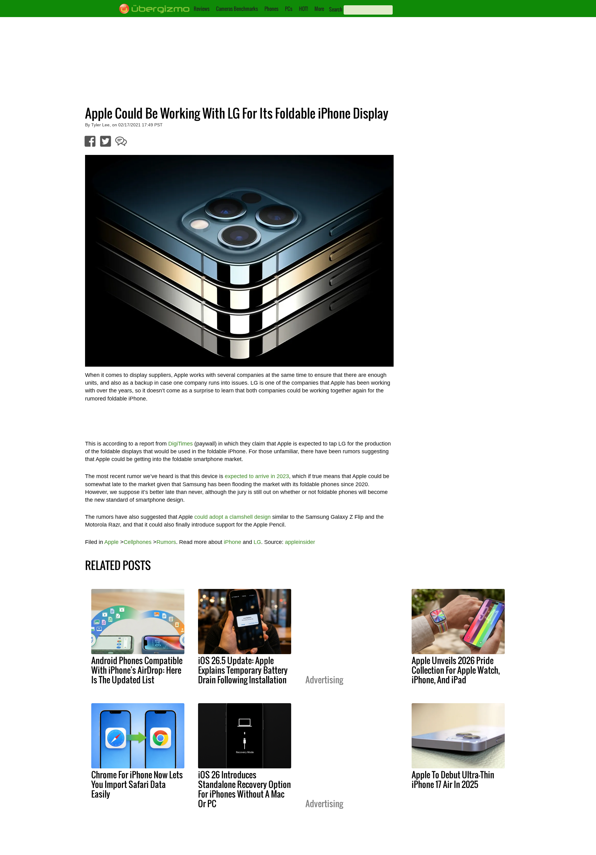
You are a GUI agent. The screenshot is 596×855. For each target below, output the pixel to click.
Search (335, 9)
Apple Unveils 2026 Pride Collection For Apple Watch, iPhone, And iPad (456, 670)
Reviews (202, 8)
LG (257, 542)
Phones (271, 8)
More (319, 8)
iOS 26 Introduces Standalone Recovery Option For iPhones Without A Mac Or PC (244, 789)
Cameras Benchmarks (237, 8)
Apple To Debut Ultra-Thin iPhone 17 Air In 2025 (453, 779)
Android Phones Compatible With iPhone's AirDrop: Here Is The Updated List (137, 670)
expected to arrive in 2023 (257, 476)
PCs (288, 8)
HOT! (303, 8)
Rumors (166, 542)
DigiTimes (180, 444)
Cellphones (137, 542)
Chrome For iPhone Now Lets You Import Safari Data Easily (137, 784)
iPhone (232, 542)
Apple (111, 542)
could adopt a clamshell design (232, 517)
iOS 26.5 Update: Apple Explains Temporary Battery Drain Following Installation (243, 670)
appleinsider (300, 542)
